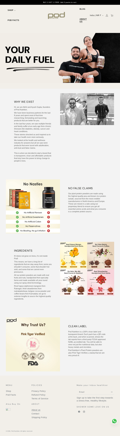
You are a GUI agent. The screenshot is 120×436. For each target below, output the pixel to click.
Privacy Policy (39, 391)
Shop (8, 391)
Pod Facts (11, 395)
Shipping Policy (39, 417)
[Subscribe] (111, 392)
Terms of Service (40, 398)
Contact (35, 414)
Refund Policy (38, 395)
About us (36, 410)
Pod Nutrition (15, 431)
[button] (11, 10)
